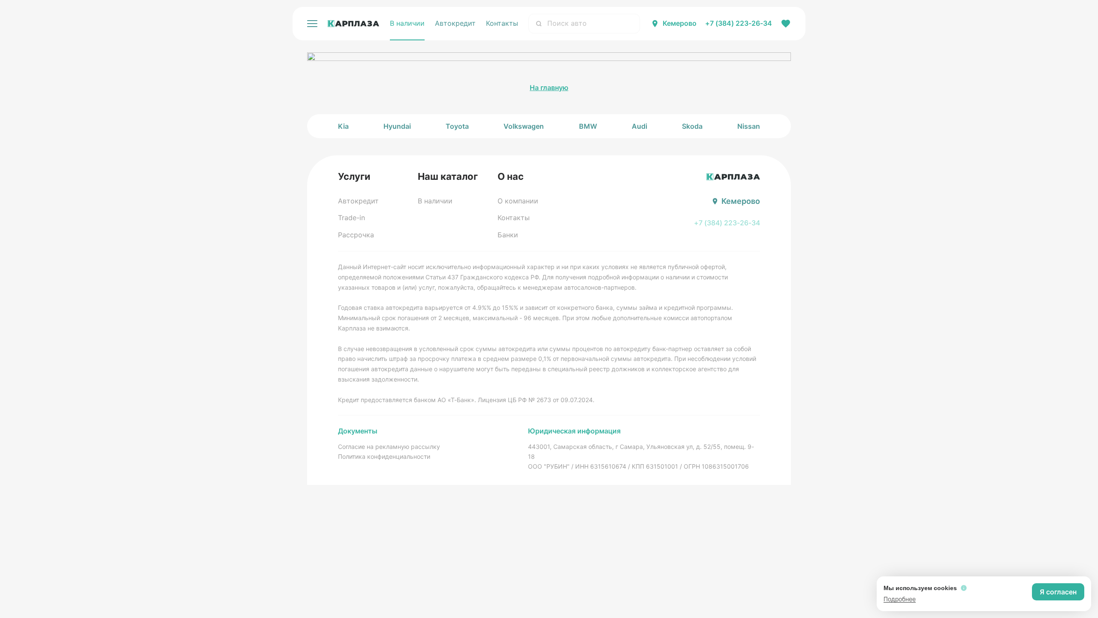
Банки (508, 234)
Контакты (502, 23)
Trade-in (351, 217)
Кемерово (680, 23)
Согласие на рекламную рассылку (389, 446)
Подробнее (900, 599)
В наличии (407, 23)
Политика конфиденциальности (384, 456)
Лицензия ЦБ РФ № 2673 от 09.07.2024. (536, 399)
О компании (518, 201)
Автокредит (455, 23)
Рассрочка (356, 234)
